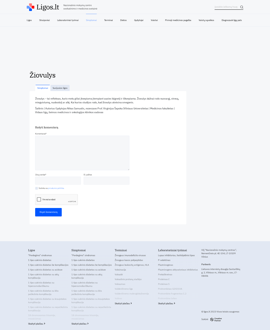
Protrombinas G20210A (170, 288)
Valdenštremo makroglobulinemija (132, 293)
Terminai (108, 20)
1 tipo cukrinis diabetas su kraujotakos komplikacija (47, 300)
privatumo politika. (56, 188)
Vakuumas (120, 284)
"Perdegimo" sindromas (40, 255)
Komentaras (40, 133)
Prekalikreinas (165, 274)
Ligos (29, 20)
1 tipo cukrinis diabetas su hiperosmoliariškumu (41, 284)
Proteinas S (163, 284)
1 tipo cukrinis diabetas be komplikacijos (48, 264)
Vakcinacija (120, 269)
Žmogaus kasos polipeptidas (129, 260)
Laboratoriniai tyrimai (68, 20)
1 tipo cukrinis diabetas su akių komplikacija (43, 276)
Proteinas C (164, 279)
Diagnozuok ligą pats (232, 20)
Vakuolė (119, 274)
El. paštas (88, 174)
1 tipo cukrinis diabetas (39, 260)
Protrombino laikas (167, 298)
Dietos (123, 20)
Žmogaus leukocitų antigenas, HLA (132, 264)
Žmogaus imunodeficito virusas (130, 255)
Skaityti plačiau (36, 323)
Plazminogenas (165, 264)
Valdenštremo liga (124, 288)
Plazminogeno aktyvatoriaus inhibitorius (178, 269)
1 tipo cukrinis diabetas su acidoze (45, 269)
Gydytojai (138, 20)
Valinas (118, 298)
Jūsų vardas (40, 174)
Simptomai (91, 20)
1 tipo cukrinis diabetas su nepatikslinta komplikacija (48, 309)
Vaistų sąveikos (206, 20)
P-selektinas (164, 260)
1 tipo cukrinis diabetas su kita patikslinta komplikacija (43, 292)
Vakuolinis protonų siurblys (128, 279)
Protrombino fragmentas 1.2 (172, 293)
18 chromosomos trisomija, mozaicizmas (42, 317)
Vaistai (154, 20)
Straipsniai (44, 20)
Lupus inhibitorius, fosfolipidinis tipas (176, 255)
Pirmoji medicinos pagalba (178, 20)
